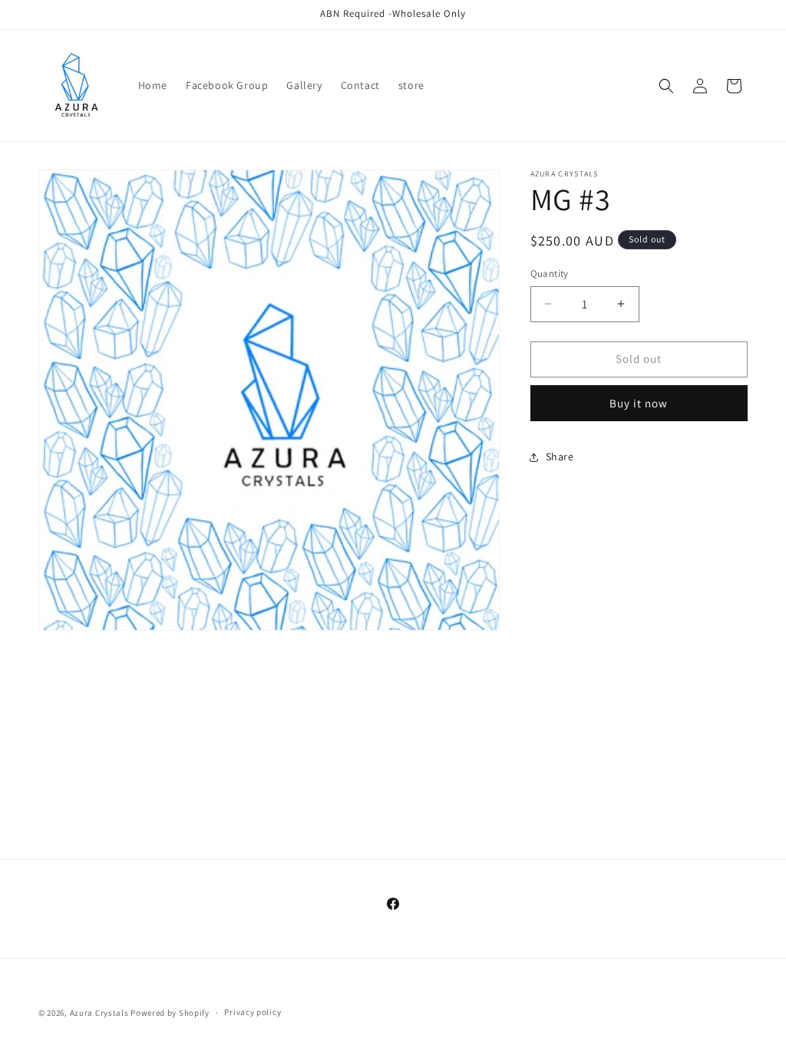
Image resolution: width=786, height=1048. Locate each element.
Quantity (549, 273)
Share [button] (560, 456)
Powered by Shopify (170, 1012)
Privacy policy (252, 1012)
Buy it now (638, 403)
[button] (666, 86)
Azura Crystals (100, 1012)
